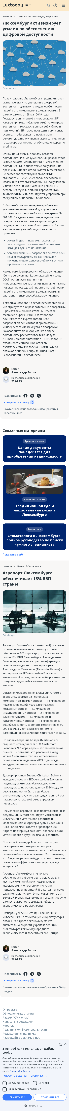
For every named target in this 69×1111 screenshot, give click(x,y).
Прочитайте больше (20, 1071)
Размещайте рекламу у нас (21, 1037)
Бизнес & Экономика (29, 566)
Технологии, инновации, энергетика (37, 16)
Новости (8, 16)
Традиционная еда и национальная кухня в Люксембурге (34, 510)
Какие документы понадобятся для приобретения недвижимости (34, 452)
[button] (34, 1075)
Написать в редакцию (18, 1021)
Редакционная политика (19, 1033)
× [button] (65, 1044)
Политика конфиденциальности (25, 1029)
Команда (9, 1025)
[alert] (34, 1075)
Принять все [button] (17, 1097)
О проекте (10, 1009)
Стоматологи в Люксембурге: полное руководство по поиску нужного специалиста (34, 540)
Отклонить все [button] (50, 1097)
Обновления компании (18, 1013)
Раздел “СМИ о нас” (16, 1017)
